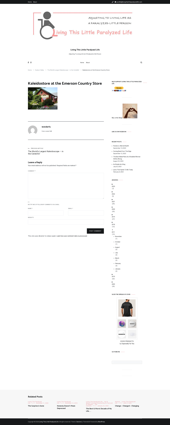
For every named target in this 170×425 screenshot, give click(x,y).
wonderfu (46, 127)
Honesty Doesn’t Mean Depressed (66, 407)
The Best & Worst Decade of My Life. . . (99, 410)
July (116, 253)
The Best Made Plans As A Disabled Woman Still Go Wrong (126, 158)
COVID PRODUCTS (127, 341)
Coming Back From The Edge (122, 151)
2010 (113, 276)
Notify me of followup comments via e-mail (43, 204)
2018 (113, 224)
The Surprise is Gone (36, 405)
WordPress (101, 422)
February (118, 263)
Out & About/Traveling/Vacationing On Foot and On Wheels (99, 403)
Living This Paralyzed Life (94, 401)
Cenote (78, 422)
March (117, 258)
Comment (32, 171)
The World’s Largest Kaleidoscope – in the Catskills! (45, 151)
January (117, 269)
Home (30, 2)
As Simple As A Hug (119, 164)
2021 (113, 201)
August (117, 247)
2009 (113, 284)
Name (30, 208)
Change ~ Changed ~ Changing (127, 405)
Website (31, 217)
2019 (113, 217)
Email (70, 208)
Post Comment (95, 231)
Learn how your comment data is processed (71, 236)
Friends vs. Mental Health (121, 146)
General (117, 401)
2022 (113, 194)
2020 (113, 209)
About (35, 2)
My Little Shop (117, 118)
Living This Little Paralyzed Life (85, 50)
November (118, 236)
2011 (113, 232)
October (117, 242)
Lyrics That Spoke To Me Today (123, 170)
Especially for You (128, 344)
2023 (113, 186)
